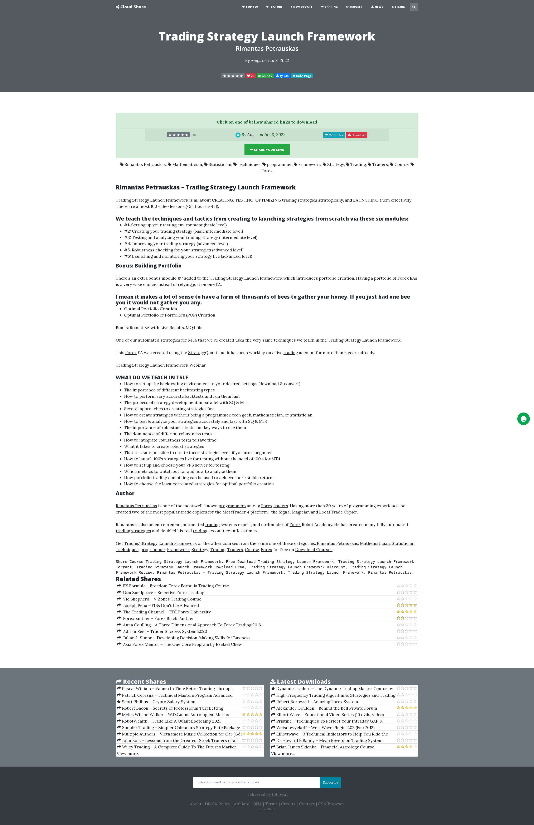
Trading (358, 164)
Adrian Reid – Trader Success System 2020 (164, 631)
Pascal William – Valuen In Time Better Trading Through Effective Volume (175, 688)
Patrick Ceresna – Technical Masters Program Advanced (177, 695)
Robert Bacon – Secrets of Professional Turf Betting (172, 708)
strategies (307, 200)
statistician (301, 415)
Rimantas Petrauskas (267, 48)
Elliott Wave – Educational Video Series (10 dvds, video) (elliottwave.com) (327, 714)
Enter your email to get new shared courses (228, 782)
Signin (400, 7)
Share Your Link (268, 150)
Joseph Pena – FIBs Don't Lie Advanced (160, 605)
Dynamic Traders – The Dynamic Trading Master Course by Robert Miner (332, 688)
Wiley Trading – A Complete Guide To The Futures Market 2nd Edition (176, 747)
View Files (335, 135)
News (378, 7)
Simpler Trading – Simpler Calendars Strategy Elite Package (180, 727)
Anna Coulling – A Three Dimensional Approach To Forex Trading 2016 (191, 624)
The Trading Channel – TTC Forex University (166, 611)
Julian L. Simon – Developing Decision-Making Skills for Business (186, 637)
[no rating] (233, 75)
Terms (271, 803)
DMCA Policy (217, 803)
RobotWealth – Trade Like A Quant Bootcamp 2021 (171, 721)
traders (280, 505)
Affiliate (241, 803)
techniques (167, 218)
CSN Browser (331, 803)
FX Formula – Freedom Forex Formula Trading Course (175, 585)
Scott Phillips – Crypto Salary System (158, 701)
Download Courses (313, 549)
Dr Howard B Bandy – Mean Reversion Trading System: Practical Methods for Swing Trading (327, 740)
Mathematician (187, 164)
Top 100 (251, 7)
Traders (380, 164)
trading (289, 200)
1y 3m (284, 76)
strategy (184, 231)
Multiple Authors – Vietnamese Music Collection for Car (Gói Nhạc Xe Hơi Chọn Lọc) (179, 734)
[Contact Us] (523, 418)
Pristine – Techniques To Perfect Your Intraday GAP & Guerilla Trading (326, 721)
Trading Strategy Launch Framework (160, 543)
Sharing (331, 7)
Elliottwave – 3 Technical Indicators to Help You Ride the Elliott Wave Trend (329, 734)
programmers (232, 505)
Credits (288, 803)
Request (356, 7)
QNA (257, 803)
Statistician (220, 164)
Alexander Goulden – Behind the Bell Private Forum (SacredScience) (324, 708)
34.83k (266, 76)
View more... (128, 753)
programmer (279, 164)
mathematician (268, 415)
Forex (267, 170)
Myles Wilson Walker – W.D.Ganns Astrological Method (176, 714)
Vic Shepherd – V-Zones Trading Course (161, 599)
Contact (307, 803)
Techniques (249, 164)
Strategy (335, 164)
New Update (302, 7)
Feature (276, 7)
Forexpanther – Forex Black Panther (157, 618)
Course (401, 164)
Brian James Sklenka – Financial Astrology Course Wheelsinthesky (322, 747)
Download (358, 135)
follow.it (280, 794)
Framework (309, 164)
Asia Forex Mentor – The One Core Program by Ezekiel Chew (181, 644)
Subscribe (330, 782)
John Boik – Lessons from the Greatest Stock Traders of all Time (177, 740)
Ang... (256, 60)
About (196, 803)
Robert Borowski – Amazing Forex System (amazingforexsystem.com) (314, 701)
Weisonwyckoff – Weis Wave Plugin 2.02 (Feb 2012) (325, 727)
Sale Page (303, 76)
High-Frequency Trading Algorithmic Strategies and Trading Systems (333, 695)
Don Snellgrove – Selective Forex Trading (162, 592)
